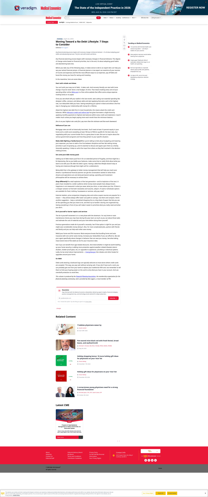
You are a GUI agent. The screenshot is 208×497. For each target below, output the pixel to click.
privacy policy (88, 301)
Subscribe (112, 298)
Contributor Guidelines (75, 458)
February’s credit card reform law (78, 112)
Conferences (125, 17)
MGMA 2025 (82, 22)
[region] (104, 493)
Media (111, 17)
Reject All (160, 493)
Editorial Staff (50, 458)
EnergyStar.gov (91, 252)
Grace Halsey (82, 361)
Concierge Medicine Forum (72, 22)
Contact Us (49, 456)
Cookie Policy (16, 495)
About (48, 452)
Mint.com (75, 92)
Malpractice (89, 22)
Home (160, 468)
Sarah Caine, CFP (97, 392)
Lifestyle (58, 308)
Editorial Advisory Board (75, 452)
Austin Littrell (82, 328)
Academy (118, 17)
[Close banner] (206, 2)
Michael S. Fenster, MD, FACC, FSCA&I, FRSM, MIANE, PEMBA (95, 346)
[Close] (205, 493)
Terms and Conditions (74, 456)
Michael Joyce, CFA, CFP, (85, 392)
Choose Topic (50, 22)
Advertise (49, 454)
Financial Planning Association (86, 276)
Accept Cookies (172, 493)
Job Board (71, 454)
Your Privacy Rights (95, 458)
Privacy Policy (93, 452)
